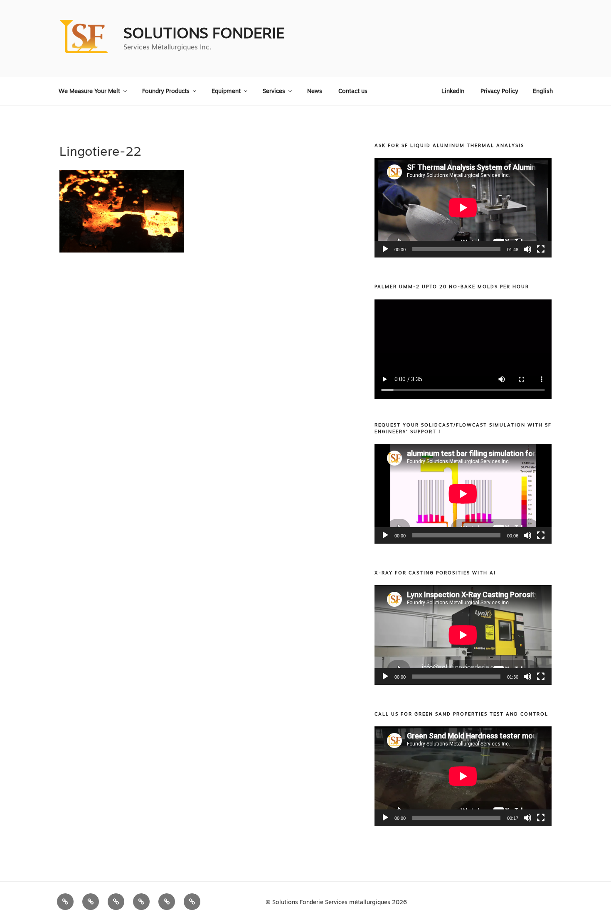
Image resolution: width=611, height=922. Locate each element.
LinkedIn (452, 91)
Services (274, 91)
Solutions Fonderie (204, 33)
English (543, 91)
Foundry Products (166, 91)
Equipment (226, 91)
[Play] (385, 249)
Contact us (352, 91)
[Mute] (527, 249)
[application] (463, 207)
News (314, 91)
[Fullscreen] (541, 249)
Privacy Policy (499, 91)
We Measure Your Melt (89, 91)
